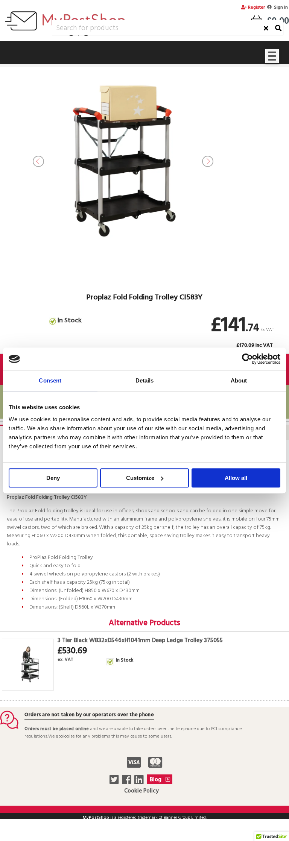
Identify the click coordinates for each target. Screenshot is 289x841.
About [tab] (239, 380)
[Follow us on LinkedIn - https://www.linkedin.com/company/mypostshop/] (139, 781)
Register (256, 7)
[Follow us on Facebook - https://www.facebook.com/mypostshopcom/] (127, 781)
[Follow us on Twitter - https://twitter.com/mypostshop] (115, 781)
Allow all (236, 478)
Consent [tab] (50, 380)
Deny (53, 478)
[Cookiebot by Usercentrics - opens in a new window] (247, 358)
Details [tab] (144, 380)
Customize (140, 478)
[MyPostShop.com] (65, 36)
